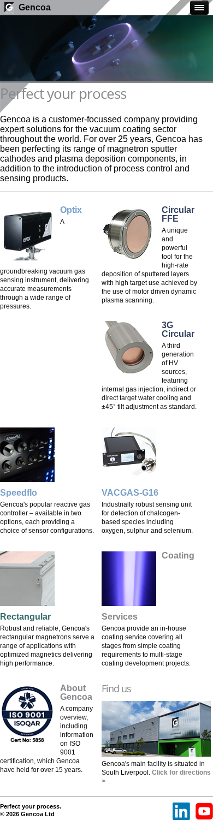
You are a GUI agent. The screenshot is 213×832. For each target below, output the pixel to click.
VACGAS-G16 (130, 492)
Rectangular (25, 616)
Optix (71, 210)
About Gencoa (76, 693)
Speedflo (18, 492)
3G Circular (178, 329)
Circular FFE (178, 214)
